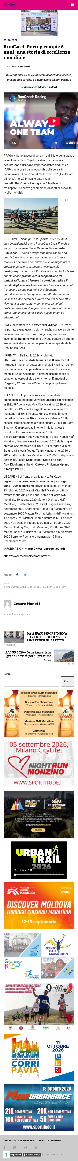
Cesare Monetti (20, 66)
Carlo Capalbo (34, 587)
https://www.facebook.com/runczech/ (28, 556)
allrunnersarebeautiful (15, 587)
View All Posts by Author (16, 614)
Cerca (7, 674)
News (6, 583)
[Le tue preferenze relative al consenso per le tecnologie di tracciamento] (6, 1154)
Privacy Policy (14, 1154)
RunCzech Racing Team (54, 587)
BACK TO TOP (54, 1154)
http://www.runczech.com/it (46, 548)
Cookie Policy (33, 1154)
